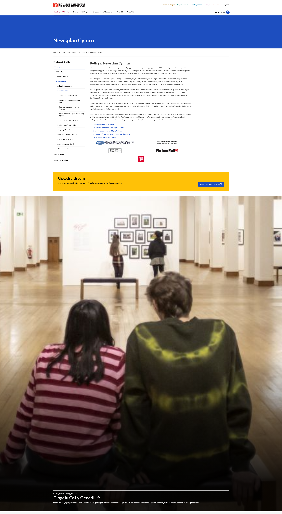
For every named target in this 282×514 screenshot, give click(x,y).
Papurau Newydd (183, 5)
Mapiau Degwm (169, 5)
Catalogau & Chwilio (61, 62)
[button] (70, 11)
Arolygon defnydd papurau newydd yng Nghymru (111, 134)
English (226, 5)
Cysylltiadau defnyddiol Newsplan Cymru (108, 127)
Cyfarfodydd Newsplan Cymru (104, 137)
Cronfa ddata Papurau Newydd (104, 124)
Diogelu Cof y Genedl (73, 497)
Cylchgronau (197, 5)
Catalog (206, 5)
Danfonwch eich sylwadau (210, 184)
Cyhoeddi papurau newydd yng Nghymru (108, 131)
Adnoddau (215, 5)
